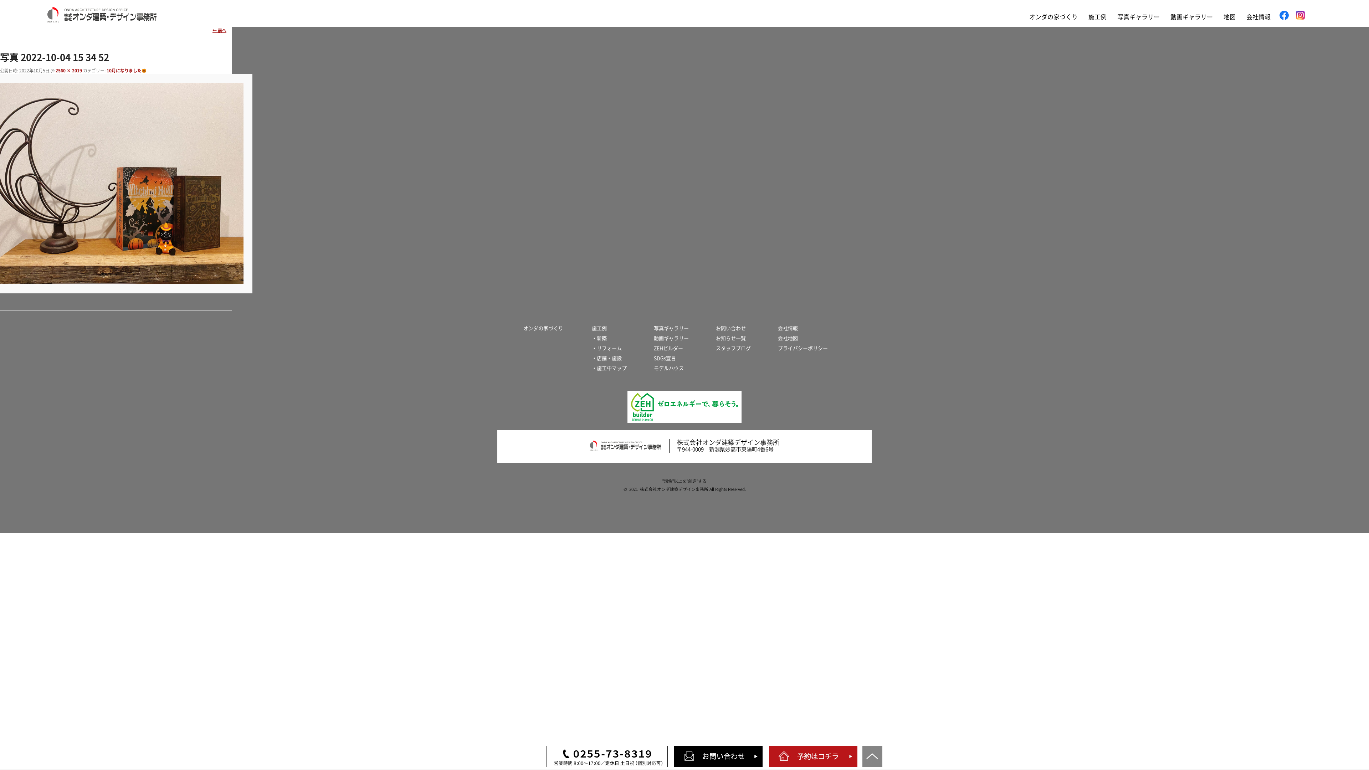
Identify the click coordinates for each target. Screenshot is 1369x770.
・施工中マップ (609, 368)
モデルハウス (669, 368)
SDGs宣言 (665, 358)
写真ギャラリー (1138, 17)
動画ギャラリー (1191, 17)
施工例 (1097, 17)
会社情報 (1258, 17)
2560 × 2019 (69, 70)
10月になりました (124, 70)
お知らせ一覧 (731, 338)
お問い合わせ (731, 328)
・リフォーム (607, 348)
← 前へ (219, 30)
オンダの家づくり (1053, 17)
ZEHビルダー (668, 348)
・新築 (599, 338)
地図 (1230, 17)
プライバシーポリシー (803, 348)
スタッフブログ (733, 348)
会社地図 (788, 338)
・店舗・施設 (607, 358)
